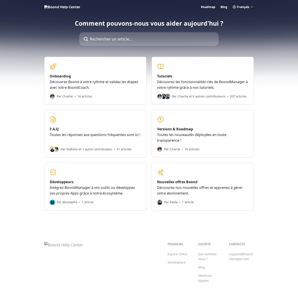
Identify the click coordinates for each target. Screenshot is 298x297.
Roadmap (208, 6)
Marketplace (177, 262)
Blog (224, 6)
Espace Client (177, 254)
